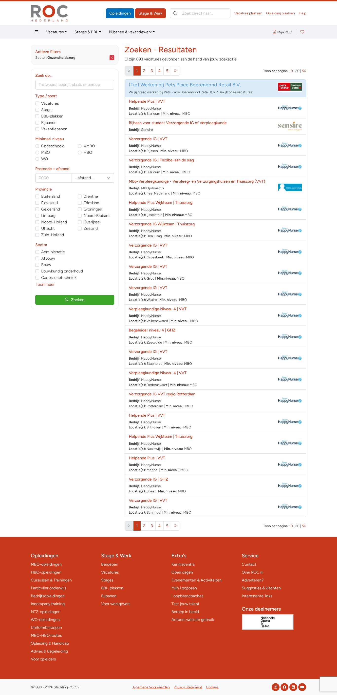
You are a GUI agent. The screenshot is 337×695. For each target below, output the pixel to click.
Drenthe (91, 196)
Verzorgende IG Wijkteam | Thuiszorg (162, 224)
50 (304, 71)
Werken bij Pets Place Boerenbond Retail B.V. (190, 85)
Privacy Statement (188, 687)
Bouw (46, 264)
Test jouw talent (185, 603)
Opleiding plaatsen (280, 13)
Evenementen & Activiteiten (196, 580)
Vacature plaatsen (248, 13)
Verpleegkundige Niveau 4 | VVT (158, 309)
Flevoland (49, 202)
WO (44, 158)
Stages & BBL (86, 32)
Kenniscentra (183, 564)
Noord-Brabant (97, 215)
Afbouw (48, 258)
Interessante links (257, 596)
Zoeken (77, 299)
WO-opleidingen (45, 619)
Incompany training (48, 603)
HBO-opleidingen (46, 572)
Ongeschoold (52, 146)
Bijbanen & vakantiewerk (130, 32)
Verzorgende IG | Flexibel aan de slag (161, 160)
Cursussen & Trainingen (51, 580)
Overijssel (92, 222)
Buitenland (50, 196)
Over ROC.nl (252, 572)
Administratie (53, 252)
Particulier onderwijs (48, 588)
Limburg (48, 215)
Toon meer (45, 284)
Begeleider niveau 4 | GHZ (152, 330)
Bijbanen (48, 122)
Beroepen (109, 564)
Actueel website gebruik (192, 619)
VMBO (89, 146)
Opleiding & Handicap (50, 643)
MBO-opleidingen (46, 564)
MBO (45, 152)
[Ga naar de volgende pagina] (175, 71)
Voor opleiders (43, 659)
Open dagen (182, 572)
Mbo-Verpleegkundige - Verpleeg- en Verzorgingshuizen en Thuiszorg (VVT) (197, 181)
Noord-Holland (54, 222)
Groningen (93, 209)
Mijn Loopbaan (184, 588)
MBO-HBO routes (46, 635)
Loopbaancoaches (187, 596)
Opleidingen (120, 13)
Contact (249, 564)
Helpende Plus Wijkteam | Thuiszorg (160, 202)
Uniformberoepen (46, 627)
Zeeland (91, 228)
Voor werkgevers (115, 603)
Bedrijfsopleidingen (48, 596)
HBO (88, 152)
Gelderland (50, 209)
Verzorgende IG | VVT (148, 138)
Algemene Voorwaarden (151, 687)
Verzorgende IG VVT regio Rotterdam (162, 394)
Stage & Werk (150, 13)
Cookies (212, 687)
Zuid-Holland (52, 234)
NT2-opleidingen (45, 611)
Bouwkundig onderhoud (62, 271)
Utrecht (48, 228)
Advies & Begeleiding (49, 651)
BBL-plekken (52, 116)
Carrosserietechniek (58, 277)
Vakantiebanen (54, 129)
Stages (47, 109)
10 (291, 71)
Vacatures (55, 32)
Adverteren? (252, 580)
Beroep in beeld (185, 611)
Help (302, 13)
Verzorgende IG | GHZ (148, 479)
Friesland (91, 202)
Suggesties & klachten (261, 588)
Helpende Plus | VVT (147, 101)
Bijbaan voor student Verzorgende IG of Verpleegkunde (178, 122)
